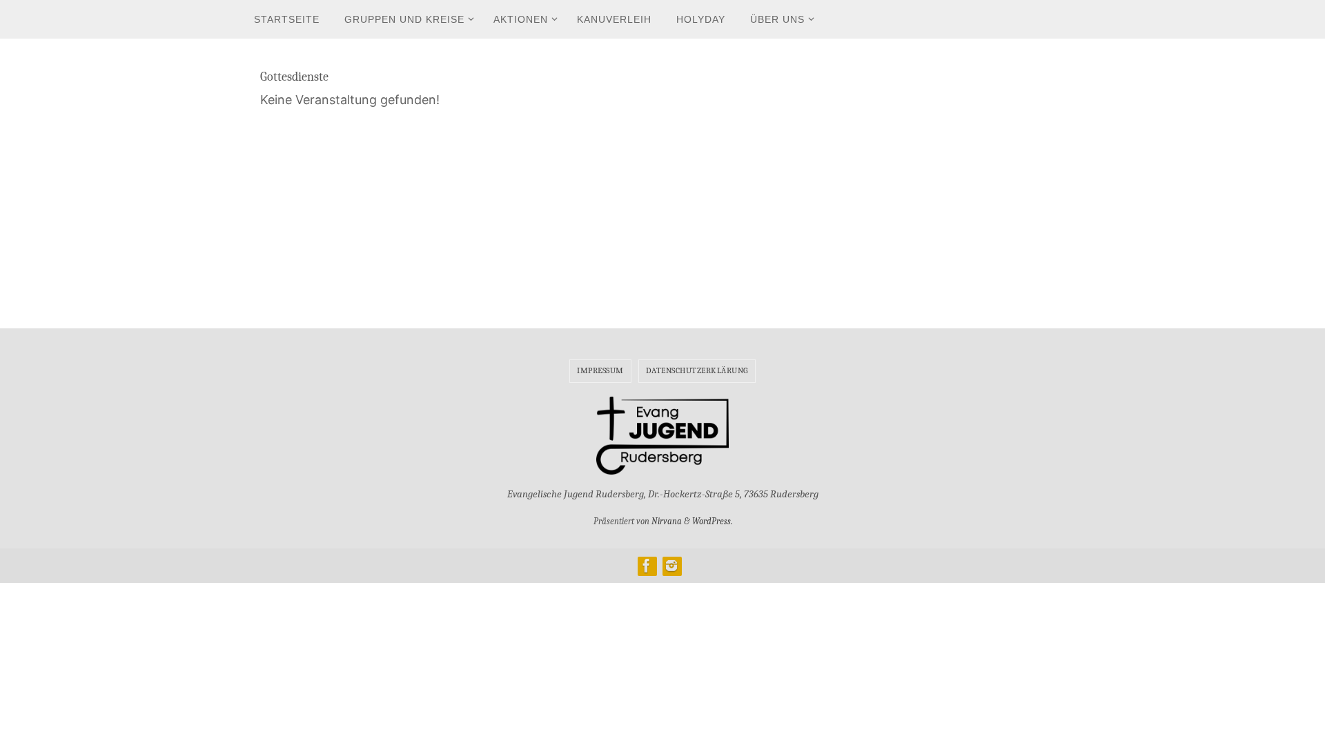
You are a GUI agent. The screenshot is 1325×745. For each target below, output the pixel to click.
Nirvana (666, 521)
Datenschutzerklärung (697, 370)
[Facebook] (647, 566)
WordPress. (712, 521)
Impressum (600, 370)
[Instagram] (671, 566)
